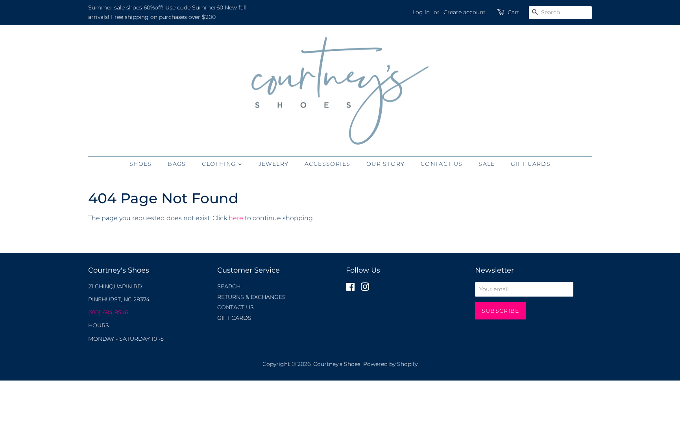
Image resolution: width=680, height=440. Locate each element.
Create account (464, 12)
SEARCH (228, 286)
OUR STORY (385, 163)
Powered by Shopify (390, 364)
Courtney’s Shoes (336, 364)
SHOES (140, 163)
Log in (421, 12)
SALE (487, 163)
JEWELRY (274, 163)
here (236, 218)
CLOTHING (220, 163)
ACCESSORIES (327, 163)
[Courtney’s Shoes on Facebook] (350, 288)
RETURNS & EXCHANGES (251, 297)
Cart (513, 12)
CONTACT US (442, 163)
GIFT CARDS (531, 163)
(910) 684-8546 (108, 312)
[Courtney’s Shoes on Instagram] (364, 288)
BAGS (177, 163)
